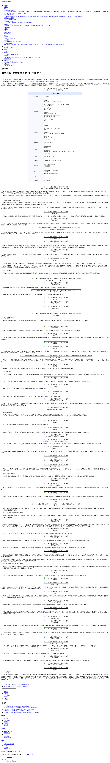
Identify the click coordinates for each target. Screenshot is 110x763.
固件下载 (6, 55)
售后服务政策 (7, 59)
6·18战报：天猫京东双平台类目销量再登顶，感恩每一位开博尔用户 (21, 712)
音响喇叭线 (29, 44)
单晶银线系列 (7, 24)
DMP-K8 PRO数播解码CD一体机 (87, 11)
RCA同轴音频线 (48, 44)
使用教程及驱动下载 (9, 54)
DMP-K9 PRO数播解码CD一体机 (17, 13)
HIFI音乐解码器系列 (9, 15)
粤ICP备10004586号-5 (27, 754)
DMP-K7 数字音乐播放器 (10, 11)
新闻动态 (6, 692)
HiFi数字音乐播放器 (9, 10)
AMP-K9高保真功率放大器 (25, 22)
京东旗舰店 (7, 62)
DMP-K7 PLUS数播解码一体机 (54, 11)
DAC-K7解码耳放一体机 (36, 16)
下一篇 (16, 686)
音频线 (5, 35)
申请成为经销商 (8, 731)
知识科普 (6, 693)
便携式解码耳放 (8, 57)
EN (13, 65)
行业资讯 (6, 696)
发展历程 (6, 48)
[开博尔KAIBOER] (55, 1)
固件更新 (6, 699)
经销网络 (3, 728)
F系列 (21, 57)
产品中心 (6, 7)
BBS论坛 (6, 51)
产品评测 (6, 698)
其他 (38, 57)
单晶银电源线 (39, 26)
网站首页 (6, 5)
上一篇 (16, 684)
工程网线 (61, 44)
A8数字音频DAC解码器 (49, 16)
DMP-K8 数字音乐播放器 (23, 11)
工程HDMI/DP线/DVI (9, 38)
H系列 (28, 57)
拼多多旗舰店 (19, 62)
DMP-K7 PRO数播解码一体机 (70, 11)
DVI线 (10, 41)
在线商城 (6, 60)
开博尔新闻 (7, 695)
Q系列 (14, 57)
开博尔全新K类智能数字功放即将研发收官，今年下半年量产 (20, 709)
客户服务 (17, 54)
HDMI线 (6, 41)
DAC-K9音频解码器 (61, 16)
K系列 (17, 57)
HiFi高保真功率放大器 (9, 21)
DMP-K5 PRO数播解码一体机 (38, 11)
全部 (5, 8)
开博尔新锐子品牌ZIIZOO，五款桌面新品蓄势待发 (17, 710)
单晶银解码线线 (47, 26)
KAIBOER (9, 757)
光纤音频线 (35, 44)
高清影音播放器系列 (9, 18)
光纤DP (10, 32)
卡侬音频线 (23, 44)
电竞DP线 (13, 44)
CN (8, 65)
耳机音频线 (56, 44)
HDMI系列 (6, 40)
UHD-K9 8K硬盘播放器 (10, 19)
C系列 (24, 57)
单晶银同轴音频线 (18, 26)
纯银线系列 (7, 27)
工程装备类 (7, 37)
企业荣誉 (11, 48)
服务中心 (6, 52)
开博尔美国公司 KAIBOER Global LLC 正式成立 (16, 706)
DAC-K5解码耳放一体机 (23, 16)
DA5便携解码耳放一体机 (10, 16)
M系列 (31, 57)
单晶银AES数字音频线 (29, 26)
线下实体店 (7, 733)
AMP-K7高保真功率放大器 (11, 22)
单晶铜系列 (7, 33)
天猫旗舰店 (13, 62)
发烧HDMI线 (7, 44)
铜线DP (5, 32)
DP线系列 (6, 30)
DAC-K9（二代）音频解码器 (74, 16)
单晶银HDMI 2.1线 (8, 26)
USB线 (19, 41)
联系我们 (6, 49)
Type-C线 (14, 41)
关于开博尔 (7, 46)
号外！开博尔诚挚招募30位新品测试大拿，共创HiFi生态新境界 (20, 707)
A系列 (35, 57)
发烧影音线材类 (8, 43)
